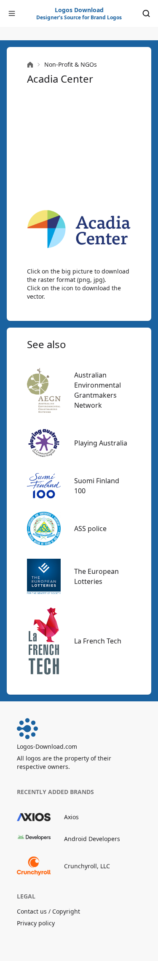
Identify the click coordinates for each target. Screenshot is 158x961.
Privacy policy (36, 923)
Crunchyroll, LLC (87, 866)
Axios (71, 817)
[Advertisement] (79, 148)
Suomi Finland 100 (96, 485)
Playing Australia (100, 443)
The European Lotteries (96, 576)
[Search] (146, 13)
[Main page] (30, 65)
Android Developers (92, 839)
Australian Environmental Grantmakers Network (97, 390)
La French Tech (97, 641)
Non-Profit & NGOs (70, 64)
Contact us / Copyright (48, 911)
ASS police (90, 528)
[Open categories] (11, 13)
